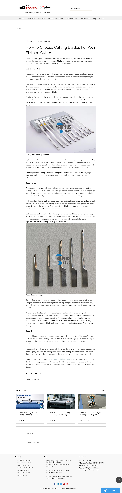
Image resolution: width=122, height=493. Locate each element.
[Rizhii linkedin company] (58, 484)
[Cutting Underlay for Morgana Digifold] (92, 401)
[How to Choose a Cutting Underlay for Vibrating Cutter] (61, 401)
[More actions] (95, 41)
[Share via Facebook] (27, 373)
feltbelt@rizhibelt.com (90, 465)
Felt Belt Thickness (23, 470)
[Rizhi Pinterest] (67, 484)
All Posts (18, 28)
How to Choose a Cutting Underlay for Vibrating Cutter (60, 414)
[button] (103, 28)
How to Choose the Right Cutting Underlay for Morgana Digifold (90, 414)
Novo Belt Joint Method (25, 473)
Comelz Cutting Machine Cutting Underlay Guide (29, 414)
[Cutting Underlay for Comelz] (30, 401)
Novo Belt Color (22, 475)
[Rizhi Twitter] (61, 484)
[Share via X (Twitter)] (31, 373)
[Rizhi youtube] (64, 484)
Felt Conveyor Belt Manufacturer (37, 13)
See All (104, 390)
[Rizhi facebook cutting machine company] (55, 484)
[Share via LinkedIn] (36, 373)
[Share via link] (41, 373)
